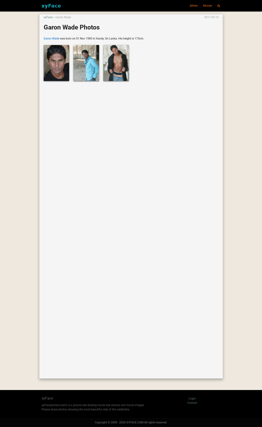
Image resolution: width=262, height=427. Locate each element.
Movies (207, 5)
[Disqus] (131, 225)
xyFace (48, 17)
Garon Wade (51, 38)
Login (192, 398)
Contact (192, 402)
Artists (194, 5)
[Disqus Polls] (131, 132)
